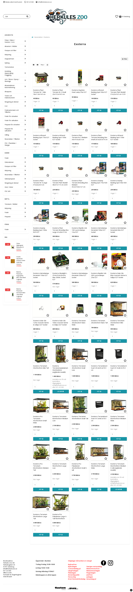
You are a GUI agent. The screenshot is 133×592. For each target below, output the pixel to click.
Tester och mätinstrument (10, 97)
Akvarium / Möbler (11, 46)
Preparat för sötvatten (12, 125)
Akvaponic (8, 92)
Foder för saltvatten (11, 120)
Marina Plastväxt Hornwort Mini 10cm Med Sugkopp (20, 292)
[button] (116, 16)
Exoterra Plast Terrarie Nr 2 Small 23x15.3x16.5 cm (59, 92)
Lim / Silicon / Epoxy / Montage (12, 80)
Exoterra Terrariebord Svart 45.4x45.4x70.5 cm (99, 368)
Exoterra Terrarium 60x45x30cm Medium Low (60, 418)
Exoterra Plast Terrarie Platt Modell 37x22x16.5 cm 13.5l (117, 92)
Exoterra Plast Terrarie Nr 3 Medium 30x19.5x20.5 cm (79, 137)
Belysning (8, 55)
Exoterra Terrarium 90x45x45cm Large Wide (98, 466)
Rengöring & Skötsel (11, 102)
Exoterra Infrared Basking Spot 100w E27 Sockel (59, 137)
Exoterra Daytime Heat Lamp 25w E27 (79, 91)
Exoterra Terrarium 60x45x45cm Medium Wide (118, 418)
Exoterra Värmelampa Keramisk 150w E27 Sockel (41, 275)
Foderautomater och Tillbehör (12, 111)
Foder (7, 158)
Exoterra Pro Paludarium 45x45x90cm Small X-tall (79, 467)
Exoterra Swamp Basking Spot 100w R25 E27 (40, 230)
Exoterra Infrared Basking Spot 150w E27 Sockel (117, 137)
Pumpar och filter (10, 50)
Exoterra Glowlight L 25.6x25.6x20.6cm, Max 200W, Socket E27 (59, 276)
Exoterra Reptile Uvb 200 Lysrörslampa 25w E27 (98, 275)
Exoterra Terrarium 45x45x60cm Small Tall (80, 417)
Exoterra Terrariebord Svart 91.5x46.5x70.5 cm (99, 418)
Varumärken (38, 37)
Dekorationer (9, 162)
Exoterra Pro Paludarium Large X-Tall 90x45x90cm (59, 516)
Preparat (7, 217)
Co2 (6, 106)
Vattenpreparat (10, 179)
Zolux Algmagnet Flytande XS (20, 245)
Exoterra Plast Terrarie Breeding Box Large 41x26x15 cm (60, 230)
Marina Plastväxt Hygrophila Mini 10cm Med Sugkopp (21, 275)
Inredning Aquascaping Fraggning (9, 73)
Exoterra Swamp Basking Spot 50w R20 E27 (118, 183)
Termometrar (9, 67)
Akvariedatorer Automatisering (10, 86)
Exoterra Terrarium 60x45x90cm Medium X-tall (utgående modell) (118, 467)
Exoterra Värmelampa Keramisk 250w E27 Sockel (79, 275)
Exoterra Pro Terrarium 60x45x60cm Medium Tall (41, 467)
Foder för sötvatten (11, 116)
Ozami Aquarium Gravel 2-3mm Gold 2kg (20, 259)
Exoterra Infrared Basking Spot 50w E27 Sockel (99, 92)
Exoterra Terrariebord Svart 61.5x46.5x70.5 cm (118, 368)
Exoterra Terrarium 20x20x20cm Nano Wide (79, 323)
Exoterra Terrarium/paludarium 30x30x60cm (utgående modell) (60, 369)
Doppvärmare (9, 59)
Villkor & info (7, 573)
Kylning (7, 63)
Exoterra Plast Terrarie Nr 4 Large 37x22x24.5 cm (40, 183)
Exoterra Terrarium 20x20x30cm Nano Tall (99, 322)
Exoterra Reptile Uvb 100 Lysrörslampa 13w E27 (79, 230)
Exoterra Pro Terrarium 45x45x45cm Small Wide (40, 419)
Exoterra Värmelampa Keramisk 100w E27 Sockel (99, 230)
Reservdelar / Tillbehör (12, 139)
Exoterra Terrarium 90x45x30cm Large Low (59, 466)
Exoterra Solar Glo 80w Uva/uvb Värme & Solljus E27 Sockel (118, 275)
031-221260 (7, 571)
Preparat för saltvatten (9, 130)
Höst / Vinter (9, 187)
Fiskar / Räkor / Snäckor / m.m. (10, 41)
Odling (7, 135)
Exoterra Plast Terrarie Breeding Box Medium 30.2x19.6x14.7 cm (80, 184)
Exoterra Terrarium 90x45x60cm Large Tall (40, 516)
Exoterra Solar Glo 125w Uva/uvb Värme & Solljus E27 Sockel (41, 323)
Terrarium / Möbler (11, 204)
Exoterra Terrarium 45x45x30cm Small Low (79, 368)
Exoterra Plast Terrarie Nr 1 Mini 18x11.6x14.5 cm (39, 92)
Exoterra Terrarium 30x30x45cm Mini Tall (41, 367)
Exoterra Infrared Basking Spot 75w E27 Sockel (41, 137)
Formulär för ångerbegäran (12, 575)
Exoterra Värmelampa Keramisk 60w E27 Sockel (118, 230)
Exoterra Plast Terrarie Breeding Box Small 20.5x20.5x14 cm (99, 137)
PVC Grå (7, 191)
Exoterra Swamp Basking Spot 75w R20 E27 (99, 183)
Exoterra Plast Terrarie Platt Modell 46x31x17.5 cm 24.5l (59, 183)
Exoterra (47, 37)
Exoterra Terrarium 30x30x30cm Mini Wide (117, 323)
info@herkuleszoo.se (10, 569)
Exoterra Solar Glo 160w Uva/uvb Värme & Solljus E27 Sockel (60, 323)
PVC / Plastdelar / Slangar (10, 144)
